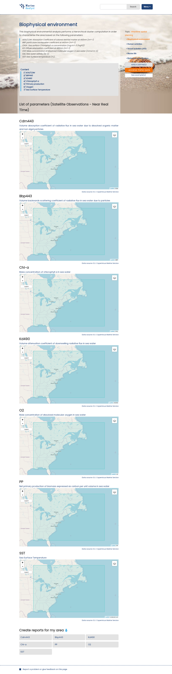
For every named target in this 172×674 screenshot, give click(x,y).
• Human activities (134, 44)
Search (133, 7)
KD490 (29, 78)
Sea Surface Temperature (38, 89)
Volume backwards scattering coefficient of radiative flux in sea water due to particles (64, 200)
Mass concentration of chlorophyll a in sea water (45, 271)
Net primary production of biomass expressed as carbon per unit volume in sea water (64, 486)
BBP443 (29, 75)
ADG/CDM (30, 72)
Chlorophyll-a (32, 81)
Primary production (35, 84)
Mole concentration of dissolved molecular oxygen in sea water (52, 414)
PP (56, 644)
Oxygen (29, 87)
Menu (146, 7)
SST (22, 651)
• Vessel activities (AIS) (136, 49)
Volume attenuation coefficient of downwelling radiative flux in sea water (57, 343)
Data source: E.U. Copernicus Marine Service (100, 192)
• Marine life (131, 53)
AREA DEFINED (139, 64)
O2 (89, 644)
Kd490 (91, 637)
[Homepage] (27, 8)
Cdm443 (25, 637)
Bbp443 (59, 637)
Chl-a (23, 644)
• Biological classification (137, 58)
